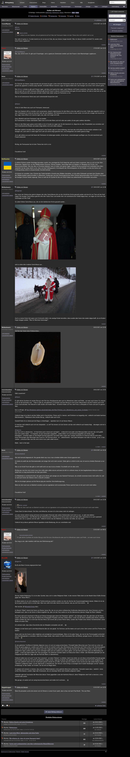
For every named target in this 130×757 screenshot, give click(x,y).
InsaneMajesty (6, 24)
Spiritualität (54, 6)
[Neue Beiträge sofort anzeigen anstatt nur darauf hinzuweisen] (8, 705)
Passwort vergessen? (117, 28)
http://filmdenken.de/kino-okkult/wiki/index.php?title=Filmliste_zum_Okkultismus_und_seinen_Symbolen (57, 410)
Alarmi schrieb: (23, 33)
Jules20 (99, 729)
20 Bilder (44, 16)
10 (33, 729)
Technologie (78, 6)
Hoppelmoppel (6, 687)
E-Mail (77, 12)
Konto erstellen (118, 31)
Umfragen (104, 6)
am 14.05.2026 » (98, 727)
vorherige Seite (101, 705)
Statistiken (63, 2)
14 (35, 740)
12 (31, 740)
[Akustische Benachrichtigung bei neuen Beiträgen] (4, 705)
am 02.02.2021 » (98, 744)
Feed (73, 12)
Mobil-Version (25, 751)
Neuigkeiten (91, 2)
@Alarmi (17, 29)
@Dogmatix (18, 191)
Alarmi (4, 48)
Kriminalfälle (43, 6)
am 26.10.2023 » (98, 733)
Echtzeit (22, 2)
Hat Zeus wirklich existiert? (117, 69)
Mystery (33, 6)
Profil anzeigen (6, 64)
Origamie (6, 745)
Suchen (71, 16)
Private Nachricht (6, 66)
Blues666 (4, 558)
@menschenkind (20, 454)
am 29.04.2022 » (98, 738)
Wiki (81, 2)
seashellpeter (99, 724)
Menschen (5, 6)
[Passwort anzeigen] (124, 21)
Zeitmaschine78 (99, 740)
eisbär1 (6, 724)
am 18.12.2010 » (98, 722)
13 (33, 740)
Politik (25, 6)
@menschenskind (20, 641)
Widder (62, 12)
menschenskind (7, 390)
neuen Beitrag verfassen (55, 712)
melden (104, 45)
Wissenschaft (15, 6)
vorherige (98, 20)
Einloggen (118, 24)
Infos (78, 16)
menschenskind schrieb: (26, 535)
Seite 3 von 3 (6, 20)
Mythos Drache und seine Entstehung (21, 722)
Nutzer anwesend (117, 11)
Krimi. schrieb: (23, 505)
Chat (73, 2)
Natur (96, 6)
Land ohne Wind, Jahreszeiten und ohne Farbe (24, 733)
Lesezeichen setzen (7, 32)
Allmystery (9, 3)
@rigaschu (18, 430)
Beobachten (53, 16)
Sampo (99, 745)
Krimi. (4, 76)
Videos (53, 2)
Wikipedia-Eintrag (30, 606)
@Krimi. (17, 27)
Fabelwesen (55, 12)
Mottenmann (13, 727)
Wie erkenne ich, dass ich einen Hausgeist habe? (24, 738)
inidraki (6, 735)
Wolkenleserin (6, 187)
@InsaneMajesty (20, 52)
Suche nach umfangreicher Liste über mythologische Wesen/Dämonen (31, 744)
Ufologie (88, 6)
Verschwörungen (66, 6)
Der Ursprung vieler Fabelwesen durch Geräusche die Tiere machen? (116, 55)
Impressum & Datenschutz (8, 751)
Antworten (63, 16)
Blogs (44, 2)
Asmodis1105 (7, 740)
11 (30, 740)
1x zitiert (97, 447)
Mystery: (6, 722)
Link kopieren (5, 30)
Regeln (18, 751)
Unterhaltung (115, 6)
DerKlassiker (6, 159)
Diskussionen (33, 2)
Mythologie (49, 12)
